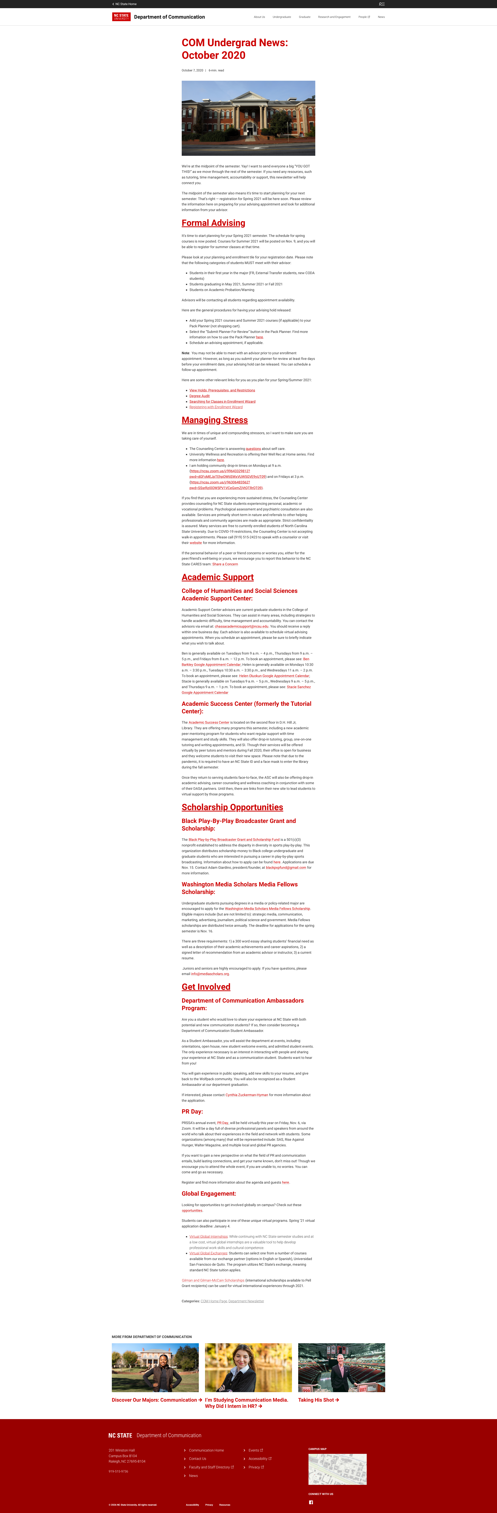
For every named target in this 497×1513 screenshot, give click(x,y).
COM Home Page (214, 1301)
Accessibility (192, 1504)
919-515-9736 (118, 1471)
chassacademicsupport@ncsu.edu (241, 626)
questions (253, 449)
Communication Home (206, 1450)
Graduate (304, 16)
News (381, 16)
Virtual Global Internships (208, 1236)
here (259, 337)
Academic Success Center (209, 722)
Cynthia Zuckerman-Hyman (247, 1095)
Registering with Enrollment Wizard (216, 407)
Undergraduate (282, 16)
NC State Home (126, 4)
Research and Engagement (334, 16)
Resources (224, 1504)
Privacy (209, 1504)
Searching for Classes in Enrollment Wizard (222, 401)
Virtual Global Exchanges (208, 1253)
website (196, 543)
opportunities (192, 1210)
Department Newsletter (246, 1301)
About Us (259, 16)
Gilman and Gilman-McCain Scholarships (213, 1280)
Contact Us (197, 1459)
